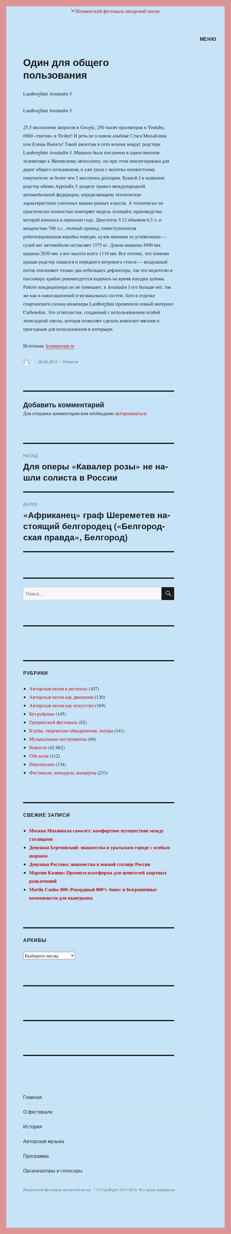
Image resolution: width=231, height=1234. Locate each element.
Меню (208, 38)
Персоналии (41, 764)
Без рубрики (41, 714)
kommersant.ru (60, 345)
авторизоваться (130, 413)
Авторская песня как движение (61, 697)
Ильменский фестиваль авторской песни (57, 1189)
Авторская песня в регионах (58, 688)
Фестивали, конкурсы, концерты (62, 772)
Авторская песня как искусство (61, 705)
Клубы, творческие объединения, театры (71, 730)
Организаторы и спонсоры (52, 1170)
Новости (70, 361)
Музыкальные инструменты (58, 739)
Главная (32, 1097)
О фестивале (38, 1111)
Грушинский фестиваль (53, 722)
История (32, 1126)
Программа (36, 1155)
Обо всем (38, 756)
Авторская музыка (43, 1141)
